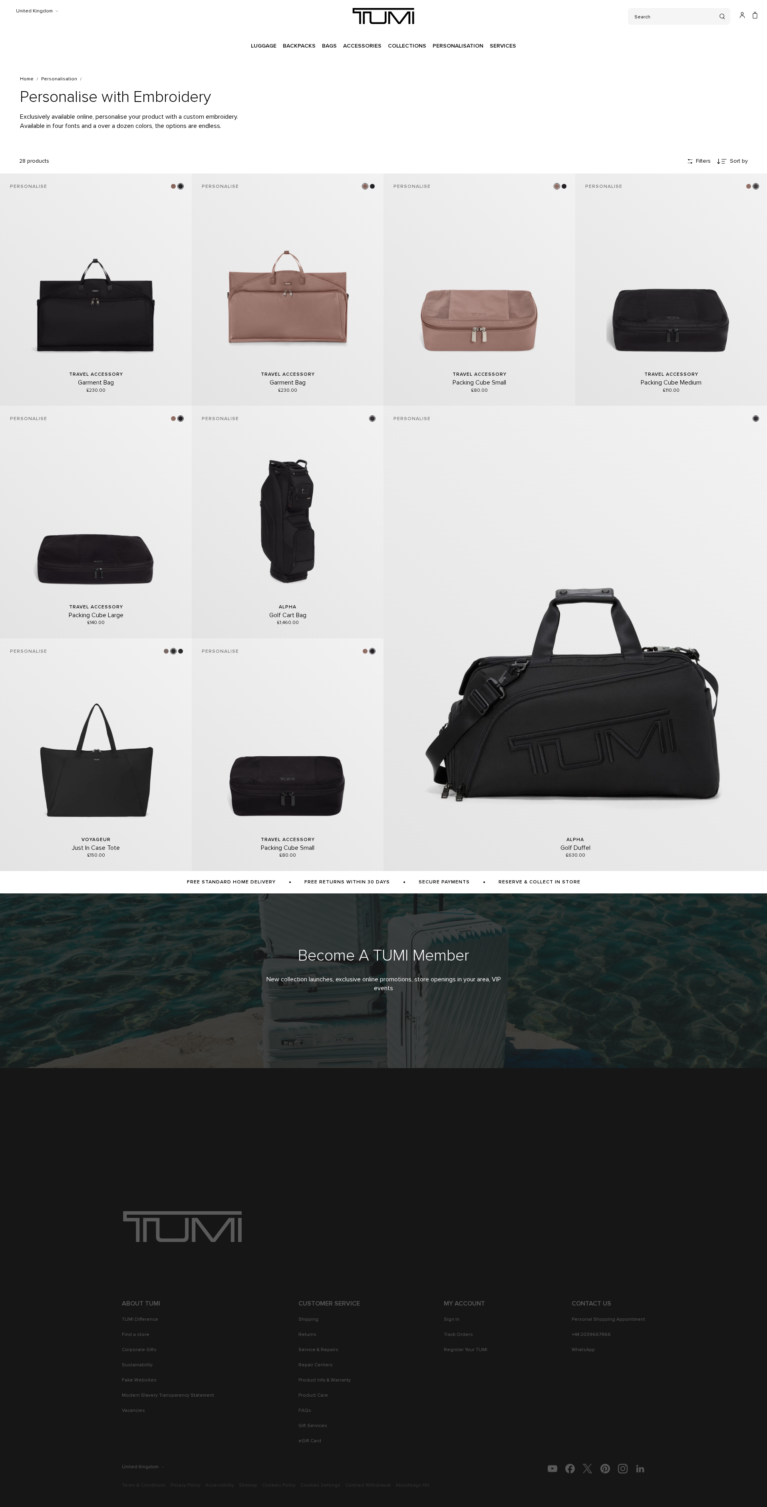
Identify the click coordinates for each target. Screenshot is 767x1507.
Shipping (308, 1319)
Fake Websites (139, 1380)
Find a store (135, 1334)
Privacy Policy (186, 1485)
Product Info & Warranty (324, 1380)
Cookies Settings (320, 1485)
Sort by (739, 161)
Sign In (451, 1319)
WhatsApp (583, 1350)
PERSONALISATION (458, 46)
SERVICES (503, 46)
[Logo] (383, 16)
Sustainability (137, 1365)
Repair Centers (315, 1365)
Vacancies (133, 1410)
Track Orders (458, 1334)
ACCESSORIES (362, 46)
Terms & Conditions (144, 1485)
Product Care (313, 1395)
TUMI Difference (140, 1319)
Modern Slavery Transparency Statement (168, 1395)
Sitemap (248, 1485)
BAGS (329, 46)
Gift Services (312, 1425)
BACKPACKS (299, 46)
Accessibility (219, 1485)
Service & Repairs (318, 1350)
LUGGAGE (263, 46)
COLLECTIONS (407, 46)
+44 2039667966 (591, 1334)
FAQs (304, 1410)
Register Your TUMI (465, 1350)
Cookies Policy (279, 1485)
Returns (307, 1334)
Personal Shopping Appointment (608, 1319)
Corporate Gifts (139, 1350)
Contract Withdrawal (368, 1485)
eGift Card (309, 1441)
